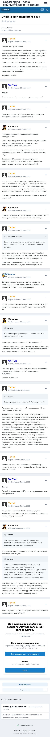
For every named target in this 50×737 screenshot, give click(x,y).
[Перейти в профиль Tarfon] (4, 40)
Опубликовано (19, 42)
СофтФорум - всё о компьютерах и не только (21, 3)
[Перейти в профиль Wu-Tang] (4, 86)
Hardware (17, 30)
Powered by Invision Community (25, 733)
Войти (25, 670)
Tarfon (9, 28)
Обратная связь (29, 731)
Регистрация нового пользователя (25, 654)
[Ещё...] (45, 40)
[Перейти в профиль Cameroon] (4, 127)
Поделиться (26, 684)
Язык (16, 731)
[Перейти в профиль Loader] (4, 275)
